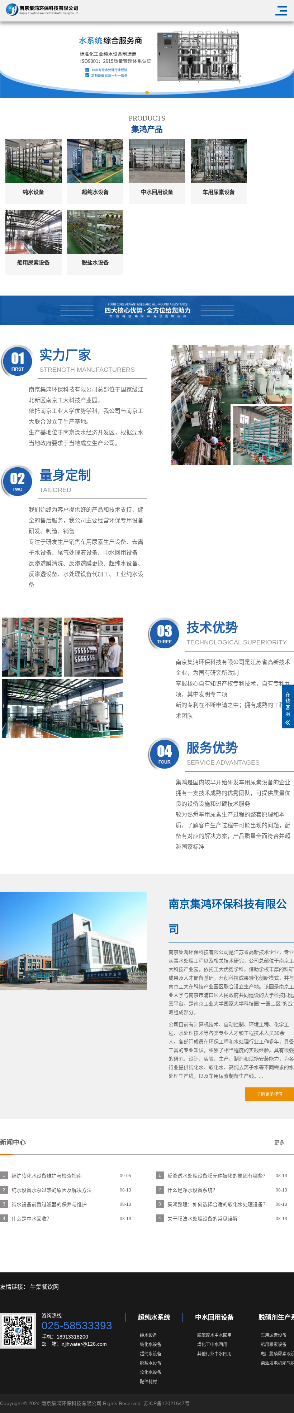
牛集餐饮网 (44, 1287)
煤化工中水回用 (212, 1344)
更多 (279, 1142)
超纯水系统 (154, 1317)
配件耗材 (148, 1381)
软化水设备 (150, 1372)
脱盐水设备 (150, 1363)
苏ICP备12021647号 (166, 1403)
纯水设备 (148, 1335)
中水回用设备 (214, 1317)
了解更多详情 (270, 1094)
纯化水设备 (150, 1344)
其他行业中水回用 (214, 1353)
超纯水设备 (150, 1353)
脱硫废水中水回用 (214, 1335)
